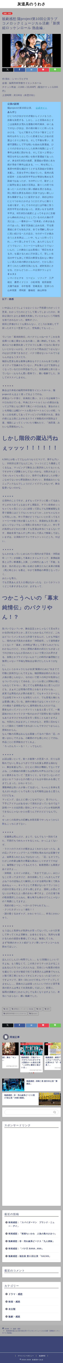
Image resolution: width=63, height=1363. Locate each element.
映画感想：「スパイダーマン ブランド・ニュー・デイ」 (31, 1224)
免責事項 (42, 1356)
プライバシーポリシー (26, 1356)
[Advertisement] (31, 1167)
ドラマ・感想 (15, 1294)
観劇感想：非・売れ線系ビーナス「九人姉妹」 (31, 1241)
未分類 (12, 1309)
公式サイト (41, 108)
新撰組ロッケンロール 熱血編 (23, 1009)
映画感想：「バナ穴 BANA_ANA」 (26, 1249)
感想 (6, 1009)
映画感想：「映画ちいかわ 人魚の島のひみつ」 (32, 1234)
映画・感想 (14, 1301)
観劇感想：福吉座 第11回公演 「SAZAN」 (29, 1256)
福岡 (48, 1009)
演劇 (39, 1009)
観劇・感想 (7, 13)
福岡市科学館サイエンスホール (15, 1013)
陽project (34, 1013)
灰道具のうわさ (31, 3)
